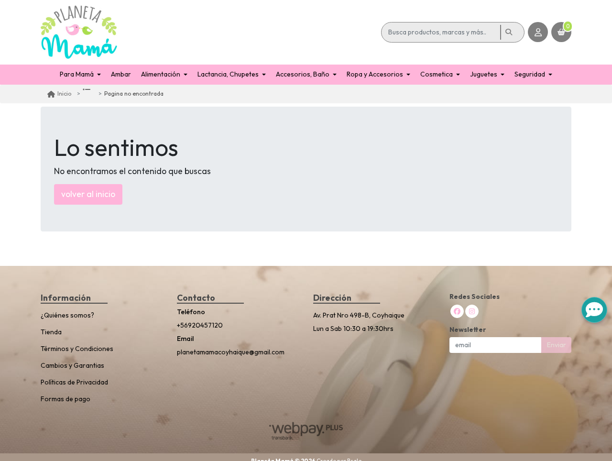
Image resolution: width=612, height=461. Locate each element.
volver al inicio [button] (88, 193)
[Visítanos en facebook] (457, 311)
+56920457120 (200, 325)
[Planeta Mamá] (209, 32)
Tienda (51, 332)
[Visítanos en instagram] (472, 311)
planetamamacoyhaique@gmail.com (230, 352)
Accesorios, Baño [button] (302, 74)
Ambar (121, 74)
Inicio (64, 93)
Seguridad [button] (529, 74)
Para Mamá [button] (77, 74)
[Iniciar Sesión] (538, 32)
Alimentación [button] (160, 74)
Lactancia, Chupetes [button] (228, 74)
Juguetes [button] (483, 74)
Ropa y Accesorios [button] (375, 74)
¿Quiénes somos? (67, 315)
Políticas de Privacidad (74, 382)
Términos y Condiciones (77, 348)
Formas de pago (65, 399)
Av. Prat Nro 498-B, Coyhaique (358, 315)
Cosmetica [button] (436, 74)
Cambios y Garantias (72, 365)
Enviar (556, 344)
